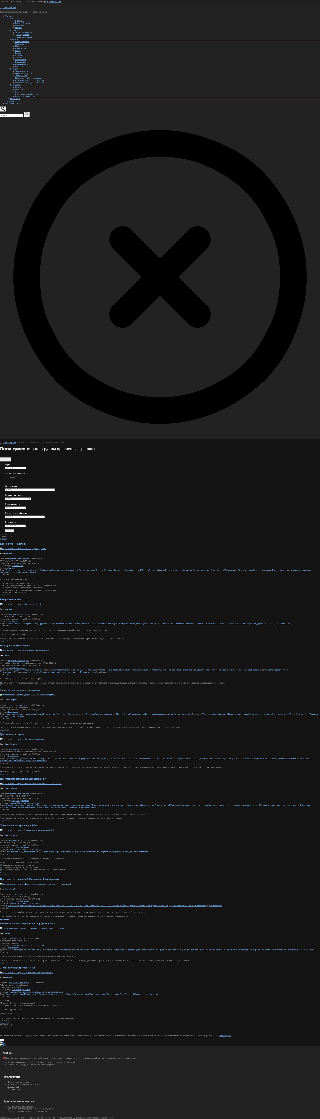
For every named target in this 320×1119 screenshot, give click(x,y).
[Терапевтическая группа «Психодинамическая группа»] (24, 650)
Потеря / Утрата (123, 714)
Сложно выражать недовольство (118, 623)
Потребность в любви (262, 570)
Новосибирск (21, 25)
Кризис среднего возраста (176, 570)
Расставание (20, 62)
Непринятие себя (7, 807)
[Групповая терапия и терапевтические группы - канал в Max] (3, 1045)
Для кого (14, 30)
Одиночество (21, 44)
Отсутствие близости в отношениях (164, 670)
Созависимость (21, 64)
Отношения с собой (87, 570)
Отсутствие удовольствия (30, 670)
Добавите (12, 1062)
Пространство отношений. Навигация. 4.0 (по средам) (29, 879)
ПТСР (17, 51)
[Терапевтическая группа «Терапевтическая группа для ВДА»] (27, 830)
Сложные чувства (140, 852)
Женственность (270, 950)
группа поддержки (17, 938)
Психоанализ (20, 87)
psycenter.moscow (54, 2)
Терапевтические (22, 71)
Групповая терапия (8, 8)
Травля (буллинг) (209, 714)
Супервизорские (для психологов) (29, 80)
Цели (33, 572)
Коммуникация (230, 570)
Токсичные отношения (69, 950)
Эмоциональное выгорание (146, 994)
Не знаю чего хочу (88, 672)
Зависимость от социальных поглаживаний (226, 623)
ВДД (135, 623)
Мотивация (65, 758)
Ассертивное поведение (25, 807)
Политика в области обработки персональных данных (31, 1109)
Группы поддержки (23, 73)
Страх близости (217, 570)
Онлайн (18, 28)
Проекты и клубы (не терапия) (28, 78)
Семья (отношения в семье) (198, 570)
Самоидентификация (77, 714)
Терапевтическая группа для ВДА (18, 825)
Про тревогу (20, 46)
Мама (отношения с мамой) (92, 623)
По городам (15, 18)
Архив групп (13, 1087)
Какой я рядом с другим (13, 543)
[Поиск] (27, 114)
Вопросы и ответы (13, 103)
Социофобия (20, 48)
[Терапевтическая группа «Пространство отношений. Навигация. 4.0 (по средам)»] (36, 884)
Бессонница (150, 714)
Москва (7, 655)
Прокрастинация (87, 758)
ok (2, 1040)
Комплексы (256, 670)
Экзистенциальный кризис (217, 758)
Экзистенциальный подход (26, 94)
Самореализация (131, 950)
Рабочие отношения (71, 906)
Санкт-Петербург (11, 700)
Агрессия (19, 55)
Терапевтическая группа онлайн (18, 967)
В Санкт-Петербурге (24, 23)
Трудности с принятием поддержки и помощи (291, 570)
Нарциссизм (20, 60)
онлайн (9, 553)
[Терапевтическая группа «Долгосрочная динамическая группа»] (28, 695)
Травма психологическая (105, 714)
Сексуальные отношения (260, 714)
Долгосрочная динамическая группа (20, 690)
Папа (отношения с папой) (69, 623)
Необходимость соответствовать (77, 805)
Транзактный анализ (16, 621)
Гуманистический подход (26, 96)
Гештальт (19, 89)
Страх (122, 994)
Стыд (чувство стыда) (29, 623)
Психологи (9, 101)
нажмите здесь (225, 1036)
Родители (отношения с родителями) (21, 714)
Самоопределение (137, 714)
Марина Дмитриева (20, 801)
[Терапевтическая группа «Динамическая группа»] (22, 739)
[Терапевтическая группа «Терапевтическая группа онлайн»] (26, 973)
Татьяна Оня (17, 566)
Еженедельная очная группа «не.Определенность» (27, 923)
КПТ (17, 92)
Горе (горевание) (17, 716)
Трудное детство (59, 570)
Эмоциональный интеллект (286, 758)
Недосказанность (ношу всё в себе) (236, 670)
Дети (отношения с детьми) (194, 758)
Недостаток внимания (100, 805)
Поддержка (305, 805)
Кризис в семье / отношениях (55, 714)
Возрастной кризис (157, 570)
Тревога (145, 570)
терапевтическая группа (18, 559)
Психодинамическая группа (15, 645)
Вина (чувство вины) (146, 623)
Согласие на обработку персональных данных (27, 1111)
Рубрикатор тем (14, 1089)
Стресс (20, 950)
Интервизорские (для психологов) (29, 82)
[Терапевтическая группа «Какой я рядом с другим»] (23, 549)
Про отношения (22, 42)
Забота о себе (34, 570)
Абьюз (18, 57)
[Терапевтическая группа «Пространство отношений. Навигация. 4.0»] (31, 784)
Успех (151, 950)
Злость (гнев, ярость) (58, 994)
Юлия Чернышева (36, 945)
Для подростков (22, 35)
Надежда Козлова (19, 945)
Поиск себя (90, 714)
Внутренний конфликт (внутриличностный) (123, 570)
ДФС (252, 623)
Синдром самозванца (49, 852)
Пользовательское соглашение (20, 1106)
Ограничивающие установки (208, 670)
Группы (8, 16)
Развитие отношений (223, 950)
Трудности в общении (48, 623)
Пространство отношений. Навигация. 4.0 (23, 778)
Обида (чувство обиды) (102, 670)
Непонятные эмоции (139, 670)
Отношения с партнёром (172, 758)
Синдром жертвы (214, 805)
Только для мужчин (23, 37)
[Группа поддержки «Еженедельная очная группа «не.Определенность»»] (32, 928)
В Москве (19, 21)
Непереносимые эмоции (304, 950)
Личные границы (245, 570)
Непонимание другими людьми (49, 805)
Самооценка (268, 758)
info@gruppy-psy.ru (105, 1118)
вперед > (4, 539)
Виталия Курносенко (21, 990)
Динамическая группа (12, 734)
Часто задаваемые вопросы (19, 1082)
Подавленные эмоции (21, 572)
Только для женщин (23, 32)
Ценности (100, 570)
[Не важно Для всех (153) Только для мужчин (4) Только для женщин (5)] (15, 507)
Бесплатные (15, 99)
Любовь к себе (46, 570)
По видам (14, 69)
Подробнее (4, 594)
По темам (14, 39)
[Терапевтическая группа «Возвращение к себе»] (21, 604)
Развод (18, 53)
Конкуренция (6, 572)
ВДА (247, 623)
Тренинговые (21, 76)
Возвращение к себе (10, 599)
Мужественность (33, 672)
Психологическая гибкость (17, 570)
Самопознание (72, 570)
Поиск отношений (188, 670)
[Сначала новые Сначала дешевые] (15, 526)
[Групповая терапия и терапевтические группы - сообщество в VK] (2, 1042)
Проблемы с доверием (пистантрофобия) (23, 758)
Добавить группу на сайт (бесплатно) (24, 1084)
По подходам (15, 85)
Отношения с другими (100, 852)
